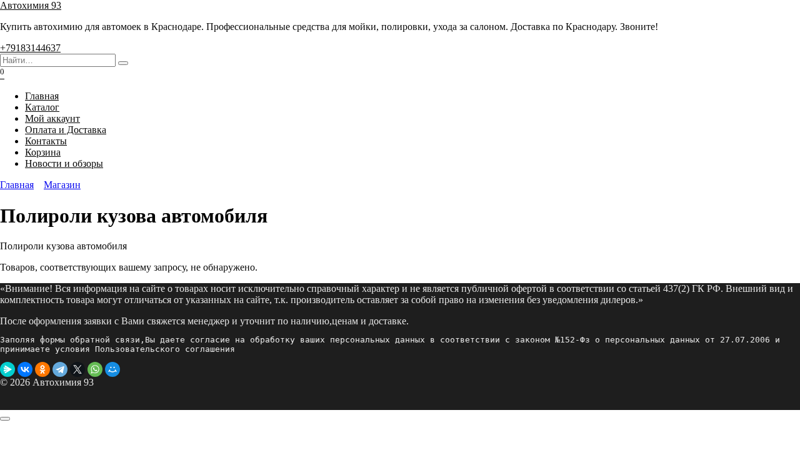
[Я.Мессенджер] (7, 369)
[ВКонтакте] (25, 369)
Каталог (42, 107)
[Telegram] (60, 369)
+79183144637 (30, 47)
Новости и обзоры (64, 163)
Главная (42, 96)
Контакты (46, 141)
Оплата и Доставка (65, 129)
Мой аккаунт (52, 118)
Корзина (43, 152)
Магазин (62, 184)
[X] (77, 369)
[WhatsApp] (95, 369)
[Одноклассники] (42, 369)
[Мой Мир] (112, 369)
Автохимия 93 (30, 5)
